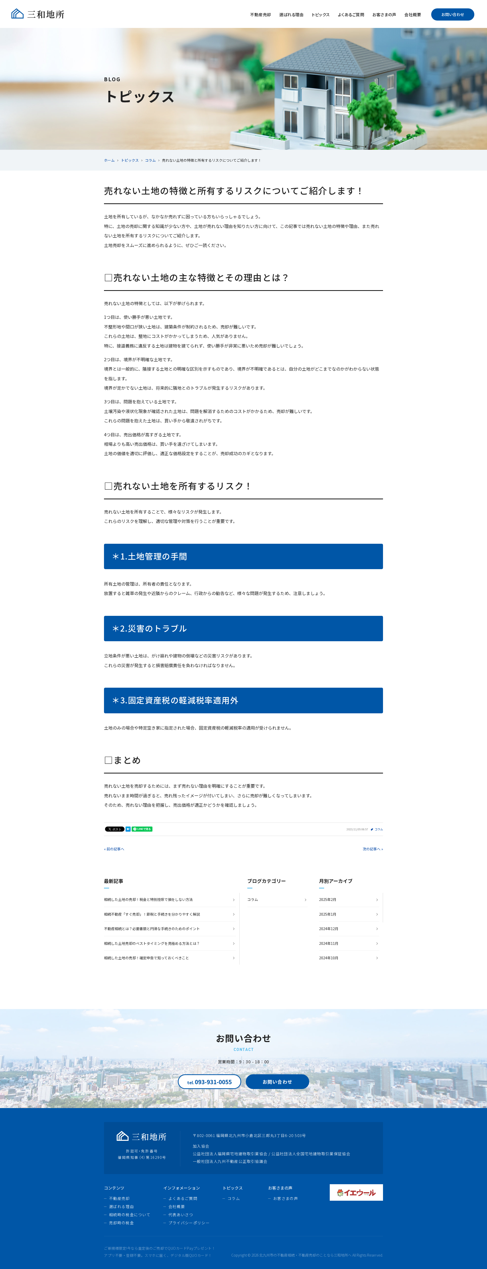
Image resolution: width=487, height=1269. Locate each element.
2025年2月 (327, 899)
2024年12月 (328, 928)
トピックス (320, 14)
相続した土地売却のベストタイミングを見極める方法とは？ (152, 943)
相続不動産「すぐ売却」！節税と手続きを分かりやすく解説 (152, 914)
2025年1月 (327, 914)
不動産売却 (260, 14)
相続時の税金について (130, 1214)
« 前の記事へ (114, 848)
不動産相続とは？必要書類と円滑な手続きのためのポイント (152, 928)
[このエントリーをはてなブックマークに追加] (128, 829)
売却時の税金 (121, 1222)
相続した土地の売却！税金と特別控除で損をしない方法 (148, 899)
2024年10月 (328, 957)
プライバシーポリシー (189, 1222)
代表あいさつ (180, 1214)
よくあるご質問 (351, 14)
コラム (379, 829)
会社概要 (412, 14)
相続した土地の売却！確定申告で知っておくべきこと (146, 957)
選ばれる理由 (291, 14)
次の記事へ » (373, 848)
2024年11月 (328, 943)
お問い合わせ (452, 14)
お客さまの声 (384, 14)
